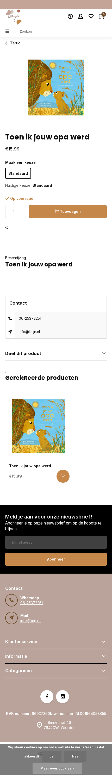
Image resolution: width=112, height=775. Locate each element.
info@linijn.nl (29, 331)
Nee (75, 756)
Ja (51, 756)
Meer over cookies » (57, 768)
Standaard (18, 173)
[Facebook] (46, 696)
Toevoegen (70, 211)
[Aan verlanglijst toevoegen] (6, 228)
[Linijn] (21, 17)
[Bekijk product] (63, 476)
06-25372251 (30, 318)
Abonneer (56, 559)
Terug (15, 43)
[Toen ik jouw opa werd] (38, 425)
